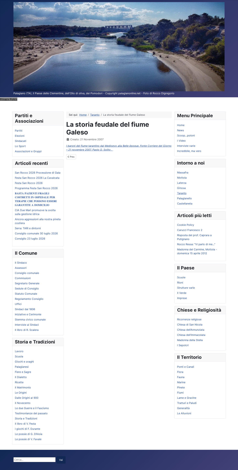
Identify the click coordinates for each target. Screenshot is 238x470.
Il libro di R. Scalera (27, 329)
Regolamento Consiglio (29, 298)
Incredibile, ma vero (189, 151)
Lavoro (19, 351)
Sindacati (20, 141)
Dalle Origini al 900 (26, 397)
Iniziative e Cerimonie (28, 314)
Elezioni (19, 135)
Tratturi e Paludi (187, 403)
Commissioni (23, 278)
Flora (180, 372)
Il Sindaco (21, 262)
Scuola (19, 356)
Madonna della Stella (190, 340)
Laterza (181, 182)
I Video (181, 140)
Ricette (19, 382)
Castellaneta (184, 203)
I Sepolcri (183, 345)
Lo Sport (20, 146)
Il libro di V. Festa (25, 423)
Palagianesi (22, 366)
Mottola (182, 177)
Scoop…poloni (186, 135)
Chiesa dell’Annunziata (190, 329)
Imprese (182, 298)
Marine (181, 382)
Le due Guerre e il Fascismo (32, 408)
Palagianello (184, 198)
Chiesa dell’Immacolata (191, 334)
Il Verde (181, 292)
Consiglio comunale (27, 273)
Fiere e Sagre (23, 372)
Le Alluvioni (184, 413)
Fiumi (180, 392)
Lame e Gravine (186, 397)
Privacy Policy (8, 99)
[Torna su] (232, 464)
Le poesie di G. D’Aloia (28, 434)
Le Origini (21, 392)
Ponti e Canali (185, 366)
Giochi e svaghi (24, 361)
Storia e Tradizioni (26, 418)
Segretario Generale (27, 283)
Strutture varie (186, 287)
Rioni (180, 282)
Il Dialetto (21, 377)
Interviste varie (186, 145)
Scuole (181, 277)
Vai (61, 459)
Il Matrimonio (23, 387)
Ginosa (181, 188)
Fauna (180, 377)
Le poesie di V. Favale (28, 439)
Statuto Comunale (26, 293)
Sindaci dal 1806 (25, 309)
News (180, 130)
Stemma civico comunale (30, 319)
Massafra (182, 172)
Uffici (18, 304)
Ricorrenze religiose (189, 319)
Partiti (18, 130)
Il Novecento (22, 403)
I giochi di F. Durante (27, 428)
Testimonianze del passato (31, 413)
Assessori (21, 267)
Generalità (183, 408)
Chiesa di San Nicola (189, 324)
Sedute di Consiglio (27, 288)
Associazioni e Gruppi (28, 151)
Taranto (182, 193)
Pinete (181, 387)
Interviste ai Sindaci (27, 324)
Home (180, 125)
